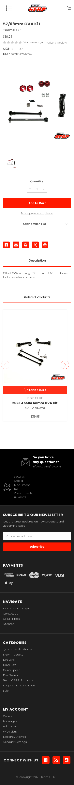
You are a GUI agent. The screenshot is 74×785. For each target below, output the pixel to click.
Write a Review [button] (56, 42)
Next (65, 365)
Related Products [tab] (37, 297)
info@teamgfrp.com (47, 466)
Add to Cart (37, 390)
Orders (7, 716)
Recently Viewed (14, 736)
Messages (10, 721)
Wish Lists (10, 731)
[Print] (25, 245)
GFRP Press (11, 618)
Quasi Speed (12, 670)
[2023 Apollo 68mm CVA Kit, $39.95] (35, 351)
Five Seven (10, 675)
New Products (13, 654)
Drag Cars (9, 665)
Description (37, 260)
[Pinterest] (45, 245)
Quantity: (37, 181)
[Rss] (56, 760)
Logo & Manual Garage (19, 685)
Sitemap (9, 624)
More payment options (37, 213)
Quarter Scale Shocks (17, 649)
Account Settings (15, 742)
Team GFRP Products (18, 680)
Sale (6, 690)
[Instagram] (66, 760)
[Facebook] (6, 245)
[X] (35, 245)
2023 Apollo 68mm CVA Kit (35, 403)
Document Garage (16, 608)
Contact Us (10, 613)
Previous (5, 365)
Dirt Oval (9, 659)
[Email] (16, 245)
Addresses (10, 726)
